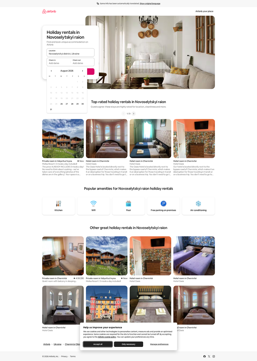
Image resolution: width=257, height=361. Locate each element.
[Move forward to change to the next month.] (82, 71)
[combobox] (70, 53)
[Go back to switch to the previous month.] (51, 71)
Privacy (64, 356)
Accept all (97, 344)
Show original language (150, 3)
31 (51, 109)
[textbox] (58, 63)
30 (82, 104)
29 (77, 104)
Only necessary (128, 344)
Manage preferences (159, 344)
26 (61, 104)
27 (67, 104)
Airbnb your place (204, 11)
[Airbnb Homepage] (49, 11)
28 (72, 104)
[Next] (133, 113)
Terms (73, 356)
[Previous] (123, 113)
